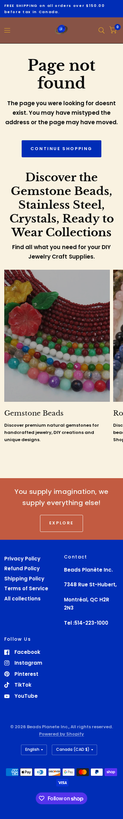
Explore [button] (61, 523)
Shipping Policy (24, 578)
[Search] (101, 30)
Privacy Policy (22, 558)
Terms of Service (26, 588)
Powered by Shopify (61, 734)
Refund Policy (22, 568)
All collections (22, 598)
